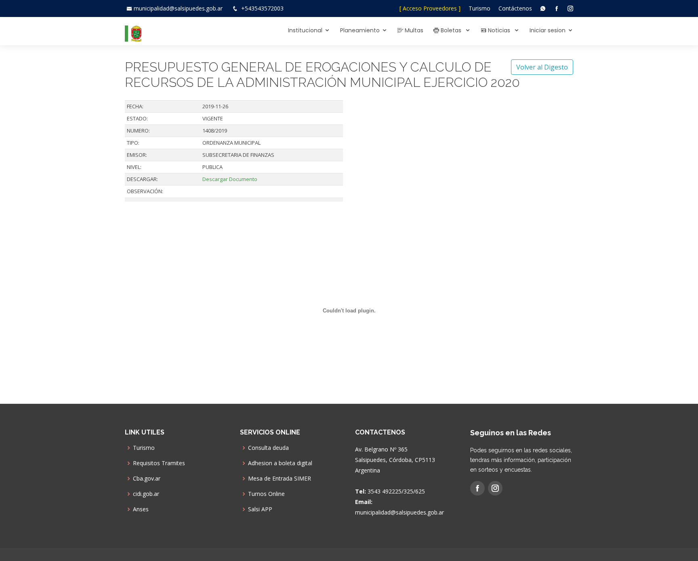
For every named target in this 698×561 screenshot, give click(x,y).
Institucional (305, 30)
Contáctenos (515, 8)
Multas (413, 30)
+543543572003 (262, 8)
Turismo (479, 8)
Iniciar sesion (548, 30)
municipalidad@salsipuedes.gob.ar (178, 8)
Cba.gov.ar (146, 478)
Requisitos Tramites (159, 463)
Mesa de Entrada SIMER (279, 478)
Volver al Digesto (542, 67)
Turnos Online (266, 494)
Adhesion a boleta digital (280, 463)
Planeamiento (360, 30)
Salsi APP (260, 509)
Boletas (451, 30)
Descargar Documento (229, 179)
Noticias (499, 30)
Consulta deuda (268, 448)
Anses (141, 509)
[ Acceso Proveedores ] (429, 8)
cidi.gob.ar (146, 494)
